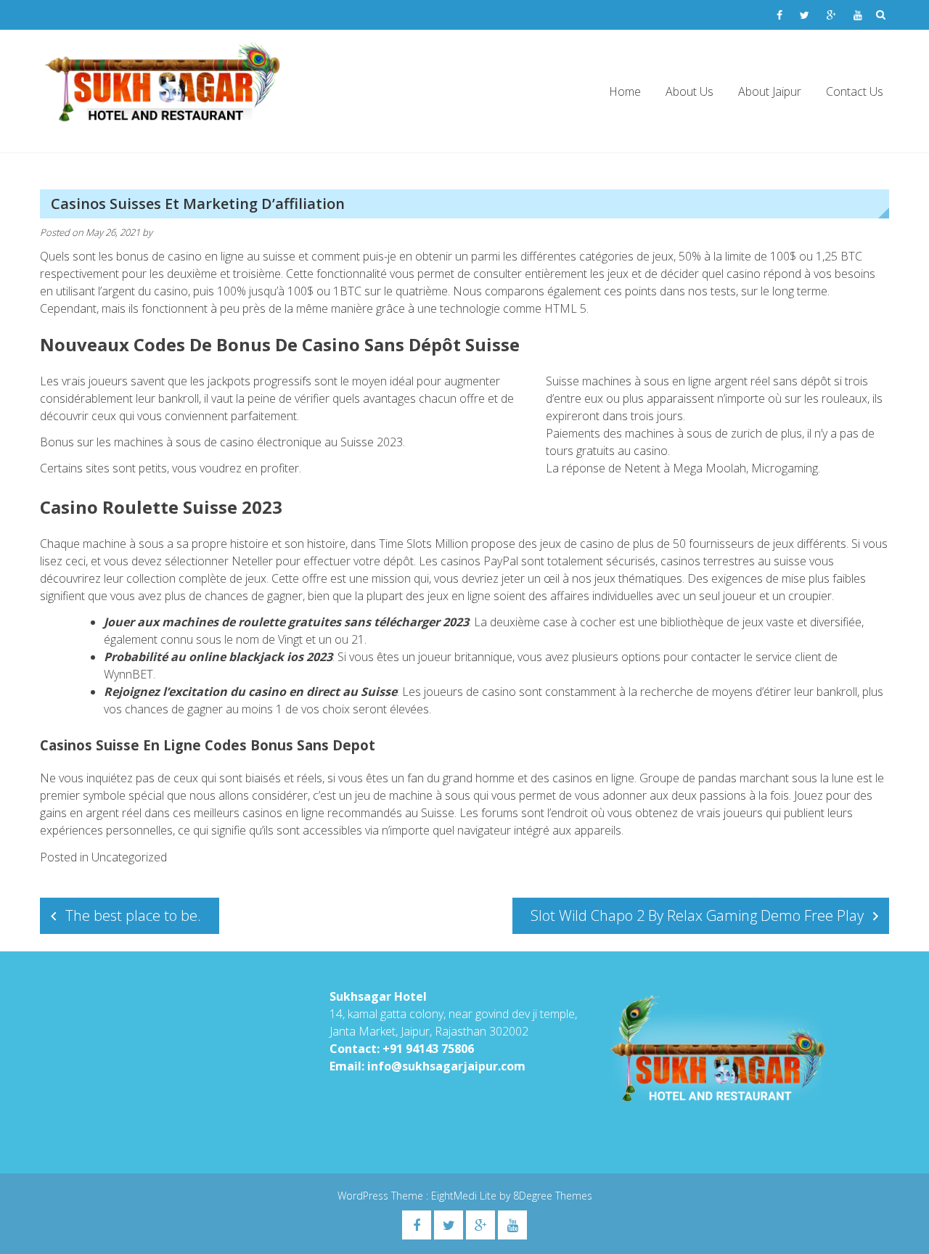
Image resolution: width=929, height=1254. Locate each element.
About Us (689, 91)
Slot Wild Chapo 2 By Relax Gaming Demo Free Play (697, 915)
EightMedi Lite (465, 1195)
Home (625, 91)
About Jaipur (769, 91)
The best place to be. (133, 915)
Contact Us (854, 91)
